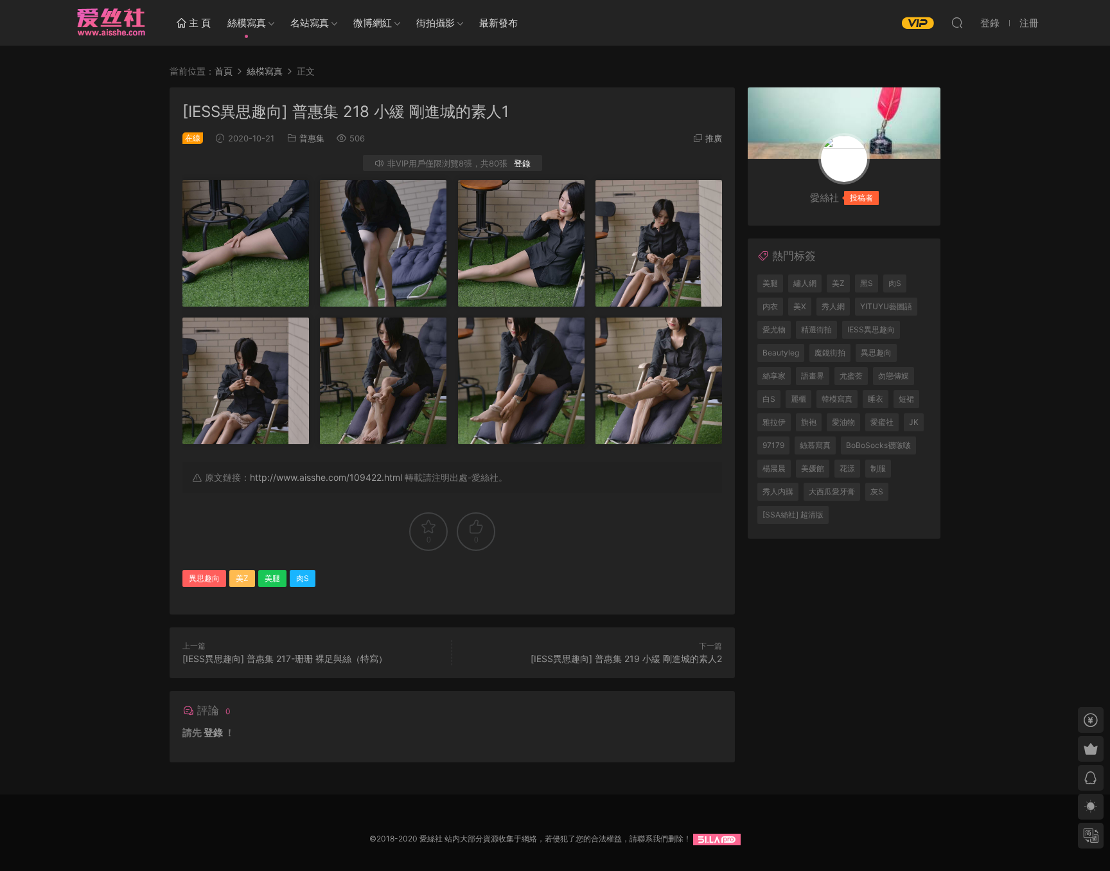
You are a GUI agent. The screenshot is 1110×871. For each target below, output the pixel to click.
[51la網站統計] (717, 838)
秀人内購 (777, 491)
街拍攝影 (435, 23)
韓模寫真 (837, 399)
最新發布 (498, 23)
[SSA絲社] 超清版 (793, 514)
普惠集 (311, 138)
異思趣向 (204, 578)
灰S (876, 491)
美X (799, 306)
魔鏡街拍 (830, 352)
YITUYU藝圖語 (886, 306)
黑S (866, 283)
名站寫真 (309, 23)
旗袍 (808, 422)
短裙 (906, 399)
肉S (302, 578)
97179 (773, 445)
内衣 (770, 306)
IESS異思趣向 (871, 329)
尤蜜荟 (851, 376)
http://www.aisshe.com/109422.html (326, 477)
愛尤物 (774, 329)
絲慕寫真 (815, 445)
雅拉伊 (774, 422)
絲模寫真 (246, 23)
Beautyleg (780, 352)
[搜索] (957, 22)
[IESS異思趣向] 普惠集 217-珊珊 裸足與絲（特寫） (284, 658)
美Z (242, 578)
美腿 (272, 578)
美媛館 (812, 468)
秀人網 (833, 306)
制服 (878, 468)
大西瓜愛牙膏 (832, 491)
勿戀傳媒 (893, 376)
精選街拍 (816, 329)
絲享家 (774, 376)
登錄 (522, 163)
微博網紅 (372, 23)
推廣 (713, 138)
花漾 (847, 468)
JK (914, 422)
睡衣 (875, 399)
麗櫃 (798, 399)
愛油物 (843, 422)
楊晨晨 (774, 468)
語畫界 (812, 376)
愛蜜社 (882, 422)
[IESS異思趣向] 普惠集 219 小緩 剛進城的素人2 (626, 658)
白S (768, 399)
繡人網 (804, 283)
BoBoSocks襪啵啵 (878, 445)
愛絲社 (110, 22)
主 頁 (198, 23)
